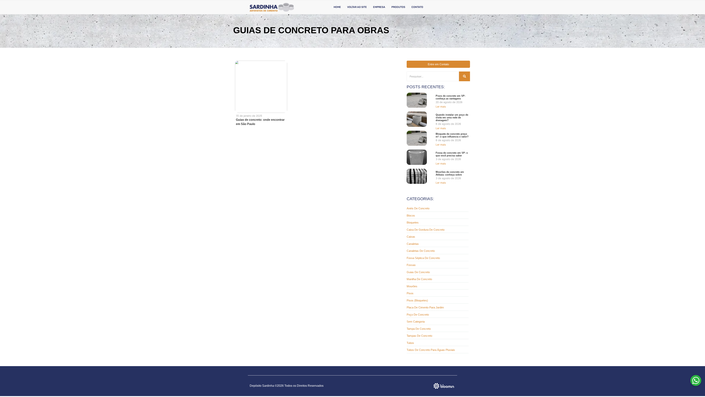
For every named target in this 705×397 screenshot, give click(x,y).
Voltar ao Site (357, 7)
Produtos (398, 7)
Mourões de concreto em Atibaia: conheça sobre (450, 173)
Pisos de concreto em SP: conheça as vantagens (450, 97)
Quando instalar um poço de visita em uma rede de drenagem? (452, 117)
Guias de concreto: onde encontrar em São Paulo (260, 122)
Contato (417, 7)
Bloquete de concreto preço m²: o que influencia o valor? (452, 135)
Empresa (379, 7)
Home (337, 7)
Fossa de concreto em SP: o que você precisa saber (452, 154)
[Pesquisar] (464, 76)
